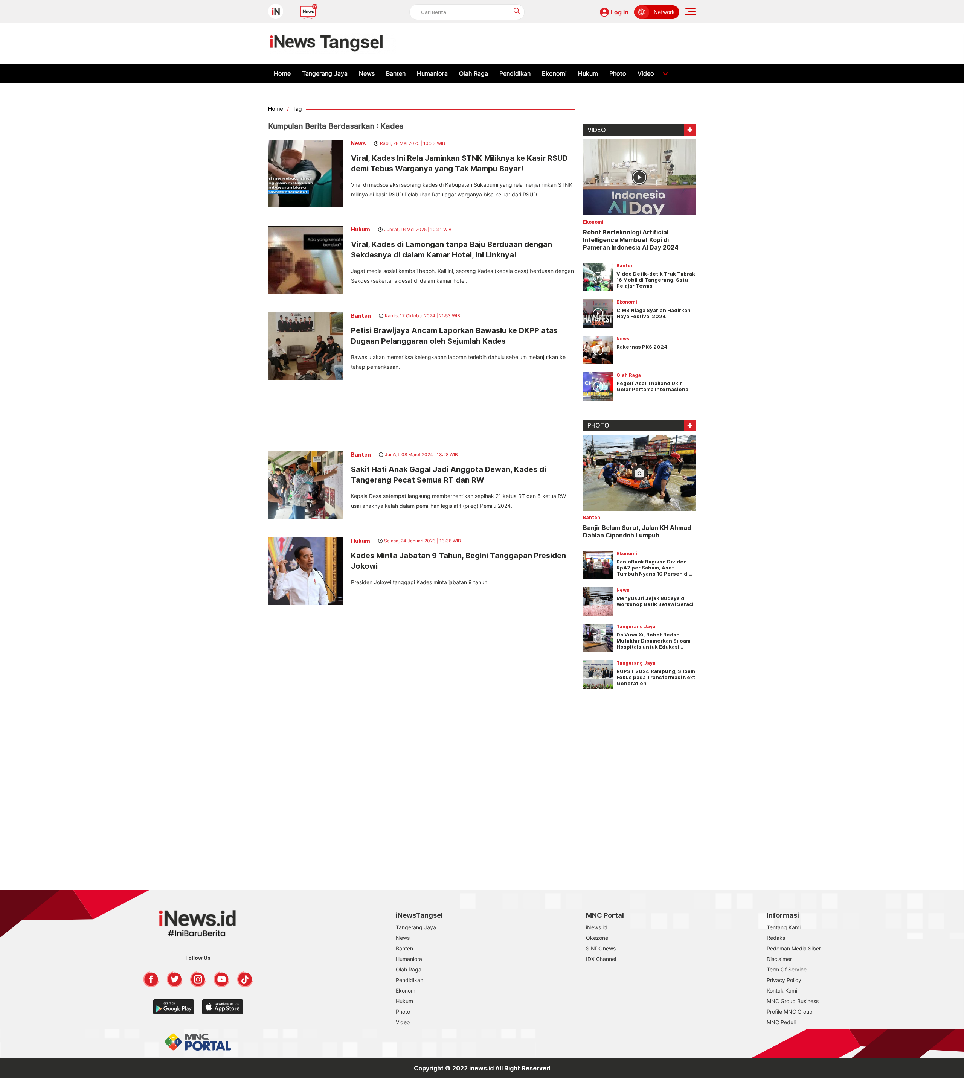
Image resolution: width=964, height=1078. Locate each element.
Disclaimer (779, 959)
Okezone (597, 938)
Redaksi (776, 938)
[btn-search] (517, 10)
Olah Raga (473, 73)
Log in (619, 12)
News (367, 73)
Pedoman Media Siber (794, 948)
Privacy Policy (784, 980)
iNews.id (596, 927)
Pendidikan (515, 73)
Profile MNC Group (790, 1011)
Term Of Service (787, 969)
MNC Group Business (793, 1001)
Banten (396, 73)
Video (646, 73)
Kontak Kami (782, 990)
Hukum (588, 73)
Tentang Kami (784, 927)
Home (282, 73)
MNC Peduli (781, 1022)
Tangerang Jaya (325, 73)
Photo (617, 73)
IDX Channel (601, 959)
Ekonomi (554, 73)
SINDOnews (601, 948)
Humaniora (432, 73)
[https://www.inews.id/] (333, 43)
